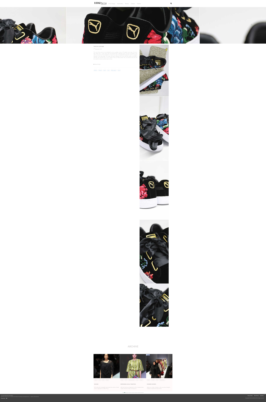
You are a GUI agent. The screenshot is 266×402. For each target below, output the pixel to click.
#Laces (119, 70)
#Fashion (95, 70)
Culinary (133, 3)
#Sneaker (100, 70)
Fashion (139, 3)
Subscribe (262, 395)
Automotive (120, 3)
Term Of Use (256, 395)
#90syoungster (113, 70)
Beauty (127, 3)
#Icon (108, 70)
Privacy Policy (250, 395)
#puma (105, 70)
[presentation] (15, 24)
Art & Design (111, 3)
